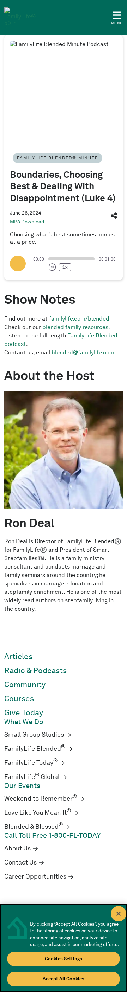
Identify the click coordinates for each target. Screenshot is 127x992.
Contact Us (20, 862)
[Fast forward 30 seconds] (78, 267)
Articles (18, 656)
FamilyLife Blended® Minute (57, 157)
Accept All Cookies (63, 978)
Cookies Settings (63, 958)
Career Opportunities (35, 876)
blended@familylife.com (83, 352)
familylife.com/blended (79, 318)
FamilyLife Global (32, 777)
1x (65, 267)
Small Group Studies (34, 734)
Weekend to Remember (40, 798)
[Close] (118, 913)
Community (25, 684)
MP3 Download (27, 221)
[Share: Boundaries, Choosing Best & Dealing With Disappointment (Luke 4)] (114, 217)
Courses (19, 698)
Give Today (23, 712)
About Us (17, 848)
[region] (63, 948)
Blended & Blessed (33, 826)
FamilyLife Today (31, 763)
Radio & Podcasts (35, 670)
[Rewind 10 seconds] (52, 267)
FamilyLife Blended (34, 749)
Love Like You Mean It (37, 812)
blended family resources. (76, 327)
